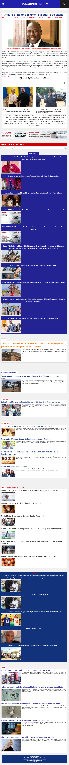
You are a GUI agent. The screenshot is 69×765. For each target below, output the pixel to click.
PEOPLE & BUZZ (28, 119)
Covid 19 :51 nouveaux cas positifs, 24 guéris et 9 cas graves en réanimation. (32, 529)
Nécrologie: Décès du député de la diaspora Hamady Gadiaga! (26, 439)
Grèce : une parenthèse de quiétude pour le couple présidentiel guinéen (33, 265)
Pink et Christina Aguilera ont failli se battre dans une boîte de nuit (27, 737)
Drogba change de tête (33, 628)
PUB (37, 123)
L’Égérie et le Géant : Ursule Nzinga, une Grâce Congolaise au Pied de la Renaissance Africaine (33, 282)
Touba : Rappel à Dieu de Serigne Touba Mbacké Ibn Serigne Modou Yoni (30, 426)
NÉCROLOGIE (59, 121)
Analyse (6, 123)
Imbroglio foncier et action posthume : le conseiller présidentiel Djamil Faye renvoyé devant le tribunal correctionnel (34, 300)
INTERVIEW (49, 121)
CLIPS (22, 487)
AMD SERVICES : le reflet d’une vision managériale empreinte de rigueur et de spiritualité (34, 210)
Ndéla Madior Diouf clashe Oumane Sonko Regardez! (22, 516)
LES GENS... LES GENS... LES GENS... (34, 115)
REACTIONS (28, 117)
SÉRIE (9, 487)
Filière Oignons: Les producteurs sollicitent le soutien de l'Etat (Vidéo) (28, 556)
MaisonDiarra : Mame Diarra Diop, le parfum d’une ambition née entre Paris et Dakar (33, 193)
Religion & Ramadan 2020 (55, 115)
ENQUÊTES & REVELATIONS (51, 119)
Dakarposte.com (34, 4)
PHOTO (37, 119)
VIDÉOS (31, 121)
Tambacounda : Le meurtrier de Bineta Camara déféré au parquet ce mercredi (31, 376)
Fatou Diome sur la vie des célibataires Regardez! (21, 503)
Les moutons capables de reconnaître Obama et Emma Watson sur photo (30, 704)
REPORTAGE (15, 487)
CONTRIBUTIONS (11, 121)
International (18, 119)
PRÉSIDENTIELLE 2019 (55, 123)
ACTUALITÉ (7, 115)
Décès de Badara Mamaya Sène (14, 467)
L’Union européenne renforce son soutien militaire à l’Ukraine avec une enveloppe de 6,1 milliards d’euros (17, 110)
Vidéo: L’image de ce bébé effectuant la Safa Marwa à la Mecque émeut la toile (32, 687)
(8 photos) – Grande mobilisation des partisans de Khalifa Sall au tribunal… (33, 645)
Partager (47, 78)
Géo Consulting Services (16, 117)
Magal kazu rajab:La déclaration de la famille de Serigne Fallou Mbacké (29, 490)
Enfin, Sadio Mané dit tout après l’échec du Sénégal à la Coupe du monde (30, 402)
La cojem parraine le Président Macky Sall (33, 595)
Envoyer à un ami (36, 78)
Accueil (24, 78)
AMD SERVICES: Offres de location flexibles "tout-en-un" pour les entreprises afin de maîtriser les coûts (33, 228)
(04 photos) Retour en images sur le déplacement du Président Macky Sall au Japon (33, 611)
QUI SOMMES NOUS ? (28, 123)
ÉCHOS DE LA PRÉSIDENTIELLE (44, 117)
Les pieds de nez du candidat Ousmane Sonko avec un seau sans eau (29, 670)
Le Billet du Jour (16, 115)
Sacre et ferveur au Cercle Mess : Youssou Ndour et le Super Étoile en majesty (33, 176)
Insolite (12, 123)
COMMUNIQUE (23, 121)
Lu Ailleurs (43, 123)
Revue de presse (39, 121)
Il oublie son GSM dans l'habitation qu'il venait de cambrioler (25, 720)
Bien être (17, 123)
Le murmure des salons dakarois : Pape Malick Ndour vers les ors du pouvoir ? (34, 318)
